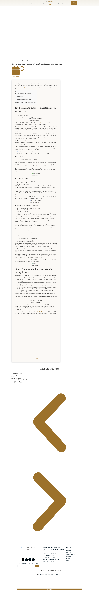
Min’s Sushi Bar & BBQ (22, 98)
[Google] (33, 559)
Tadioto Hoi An (20, 100)
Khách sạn (68, 550)
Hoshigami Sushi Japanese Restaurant (24, 99)
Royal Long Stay (69, 291)
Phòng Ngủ (68, 552)
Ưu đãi (68, 3)
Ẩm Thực (42, 3)
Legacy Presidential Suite (22, 103)
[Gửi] (37, 566)
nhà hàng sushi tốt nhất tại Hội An (27, 87)
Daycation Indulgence (71, 266)
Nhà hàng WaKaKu (21, 95)
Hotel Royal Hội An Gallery (42, 311)
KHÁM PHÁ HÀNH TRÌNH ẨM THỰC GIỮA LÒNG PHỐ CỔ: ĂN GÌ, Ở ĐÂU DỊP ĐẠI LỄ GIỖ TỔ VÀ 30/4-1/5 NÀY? (75, 111)
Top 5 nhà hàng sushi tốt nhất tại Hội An (24, 93)
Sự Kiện (63, 3)
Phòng (37, 3)
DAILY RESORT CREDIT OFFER (75, 241)
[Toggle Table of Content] (34, 92)
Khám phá (58, 3)
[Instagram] (26, 559)
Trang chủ (31, 3)
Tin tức (18, 60)
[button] (36, 358)
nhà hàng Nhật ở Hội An (40, 123)
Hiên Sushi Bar (20, 96)
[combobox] (75, 180)
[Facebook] (23, 559)
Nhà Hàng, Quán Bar (70, 554)
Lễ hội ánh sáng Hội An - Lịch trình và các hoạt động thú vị (74, 139)
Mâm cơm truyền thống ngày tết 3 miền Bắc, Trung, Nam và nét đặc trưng (75, 169)
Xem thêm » (66, 116)
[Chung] (29, 559)
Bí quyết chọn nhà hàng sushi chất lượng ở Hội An (26, 102)
